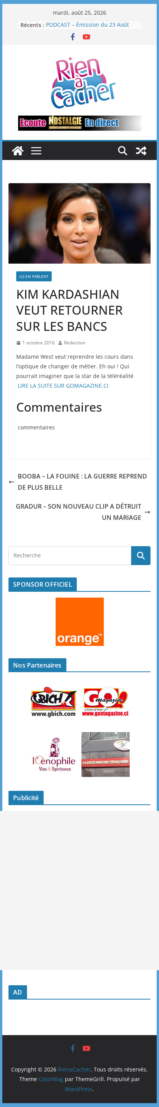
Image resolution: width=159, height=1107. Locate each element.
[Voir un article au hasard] (141, 150)
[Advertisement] (79, 890)
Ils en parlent (34, 276)
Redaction (74, 342)
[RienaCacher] (17, 150)
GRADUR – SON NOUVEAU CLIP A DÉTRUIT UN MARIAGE (78, 512)
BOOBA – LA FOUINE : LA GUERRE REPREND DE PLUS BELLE (82, 482)
